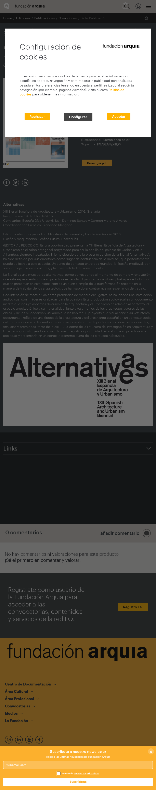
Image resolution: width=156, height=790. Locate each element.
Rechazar (37, 116)
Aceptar (119, 116)
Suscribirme (78, 781)
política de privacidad (86, 773)
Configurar (78, 117)
